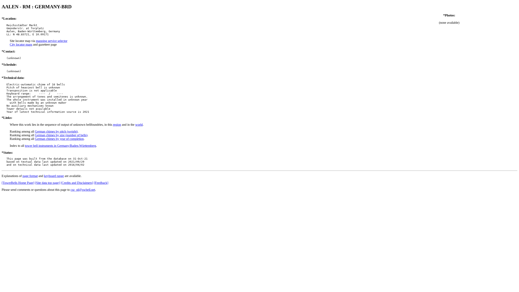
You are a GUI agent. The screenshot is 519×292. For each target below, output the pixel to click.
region (117, 124)
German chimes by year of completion (59, 139)
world (139, 124)
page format (30, 176)
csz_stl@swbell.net (83, 189)
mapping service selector (51, 41)
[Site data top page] (47, 183)
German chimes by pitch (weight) (56, 131)
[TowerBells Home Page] (18, 183)
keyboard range (54, 176)
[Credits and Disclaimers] (77, 183)
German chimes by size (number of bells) (61, 135)
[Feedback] (101, 183)
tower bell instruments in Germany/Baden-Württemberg (60, 145)
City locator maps (21, 44)
